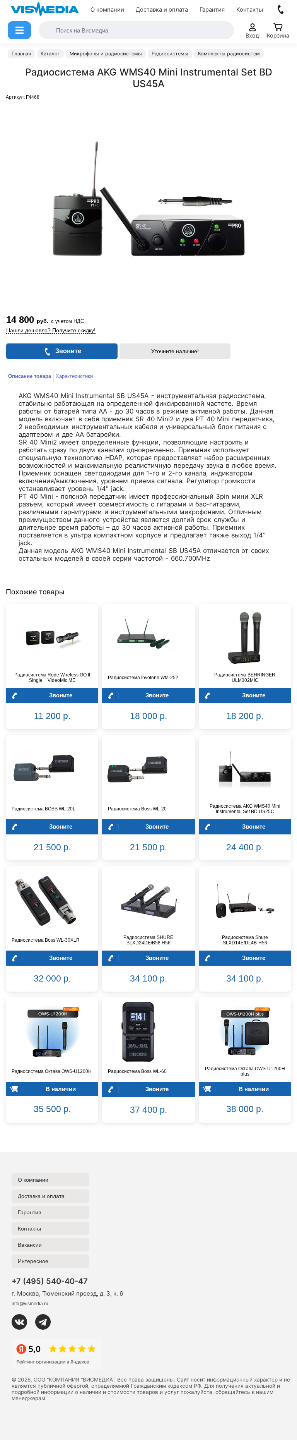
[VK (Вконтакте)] (22, 1322)
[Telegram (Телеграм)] (46, 1322)
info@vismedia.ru (30, 1303)
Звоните (60, 695)
